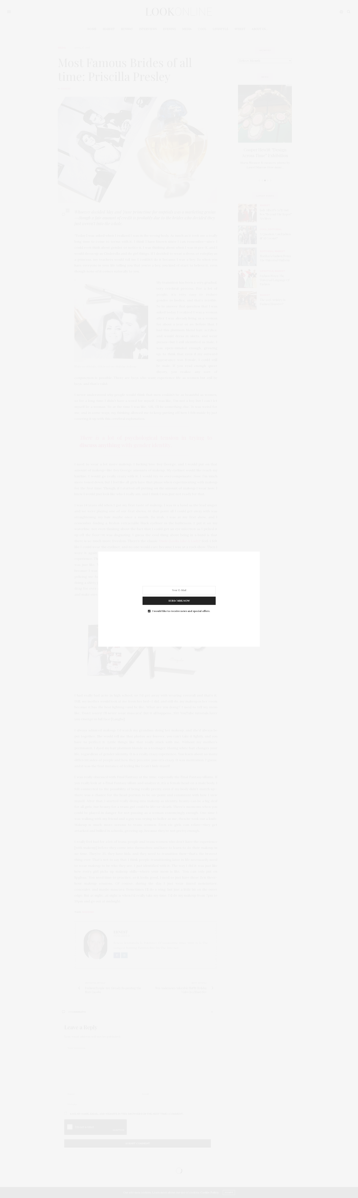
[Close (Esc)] (177, 601)
